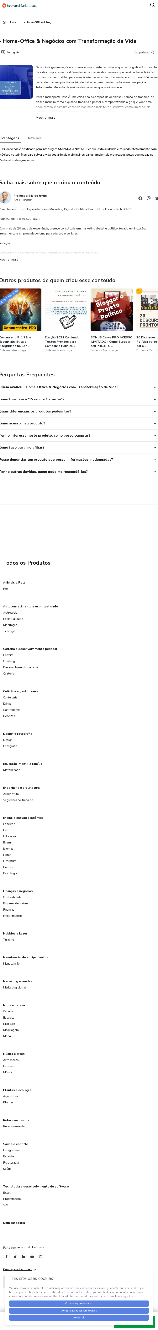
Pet (5, 589)
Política (8, 867)
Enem (7, 842)
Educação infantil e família (22, 764)
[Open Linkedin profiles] (23, 1256)
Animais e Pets (14, 582)
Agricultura (10, 1096)
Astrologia (10, 613)
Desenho (9, 1066)
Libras (7, 855)
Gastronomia (11, 710)
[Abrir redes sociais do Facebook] (140, 199)
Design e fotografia (17, 734)
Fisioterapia (11, 1162)
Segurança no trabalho (18, 800)
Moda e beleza (14, 1005)
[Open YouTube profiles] (32, 1256)
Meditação (10, 625)
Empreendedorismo (16, 903)
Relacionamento (14, 1126)
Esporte (8, 1156)
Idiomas (8, 849)
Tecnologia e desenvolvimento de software (36, 1186)
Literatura (9, 861)
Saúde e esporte (15, 1144)
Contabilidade (12, 897)
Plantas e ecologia (17, 1090)
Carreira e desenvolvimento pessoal (30, 649)
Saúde (7, 1169)
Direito (7, 830)
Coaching (9, 661)
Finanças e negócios (18, 891)
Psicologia (10, 873)
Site (6, 1205)
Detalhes (34, 138)
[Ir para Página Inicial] (21, 5)
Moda (7, 1036)
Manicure (9, 1024)
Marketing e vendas (17, 981)
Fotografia (10, 746)
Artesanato (11, 1060)
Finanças (8, 909)
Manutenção (11, 963)
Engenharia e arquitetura (21, 788)
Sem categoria (14, 1223)
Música (7, 1072)
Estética (8, 1017)
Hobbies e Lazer (15, 933)
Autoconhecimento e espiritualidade (30, 606)
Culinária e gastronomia (20, 691)
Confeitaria (10, 697)
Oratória (8, 673)
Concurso (9, 824)
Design (8, 740)
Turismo (8, 940)
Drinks (7, 704)
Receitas (9, 716)
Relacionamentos (16, 1120)
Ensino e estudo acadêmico (23, 818)
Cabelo (8, 1011)
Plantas (8, 1102)
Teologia (9, 631)
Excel (7, 1193)
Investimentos (13, 916)
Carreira (8, 655)
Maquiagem (11, 1030)
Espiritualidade (13, 619)
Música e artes (14, 1054)
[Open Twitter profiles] (15, 1256)
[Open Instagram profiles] (41, 1256)
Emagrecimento (13, 1150)
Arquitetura (11, 794)
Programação (12, 1199)
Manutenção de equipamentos (25, 957)
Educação (9, 836)
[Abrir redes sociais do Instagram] (149, 199)
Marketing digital (14, 987)
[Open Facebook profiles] (6, 1256)
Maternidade (11, 770)
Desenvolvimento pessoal (21, 667)
